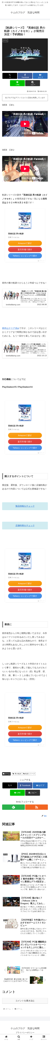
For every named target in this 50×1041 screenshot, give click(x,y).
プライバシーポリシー (25, 1032)
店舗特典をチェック (25, 525)
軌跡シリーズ (30, 774)
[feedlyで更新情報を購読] (13, 807)
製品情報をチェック (25, 506)
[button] (32, 83)
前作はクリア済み (10, 328)
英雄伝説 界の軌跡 (16, 234)
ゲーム (7, 774)
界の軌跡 (18, 774)
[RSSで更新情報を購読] (36, 807)
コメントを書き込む (25, 1001)
